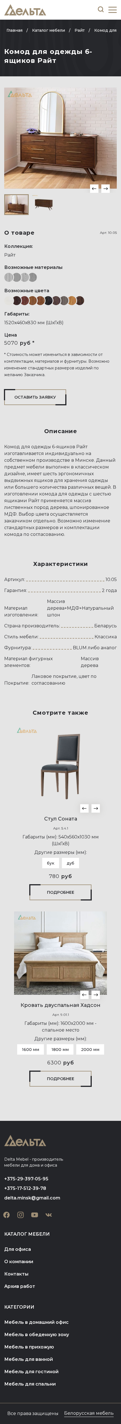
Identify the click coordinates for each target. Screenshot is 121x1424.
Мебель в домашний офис (36, 1322)
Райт (9, 255)
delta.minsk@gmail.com (32, 1198)
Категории (19, 1307)
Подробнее (60, 892)
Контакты (16, 1274)
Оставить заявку (35, 397)
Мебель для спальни (30, 1384)
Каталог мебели (27, 1234)
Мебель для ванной (28, 1359)
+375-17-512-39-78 (25, 1188)
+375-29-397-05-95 (26, 1178)
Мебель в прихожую (29, 1347)
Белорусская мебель (89, 1413)
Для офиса (17, 1249)
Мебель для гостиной (31, 1371)
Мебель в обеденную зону (36, 1334)
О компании (18, 1261)
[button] (94, 188)
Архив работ (19, 1286)
